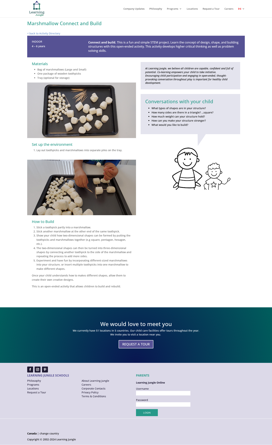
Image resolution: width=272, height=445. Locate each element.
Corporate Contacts (93, 388)
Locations (192, 8)
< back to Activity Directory (43, 33)
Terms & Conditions (94, 396)
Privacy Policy (90, 392)
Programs (172, 8)
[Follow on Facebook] (30, 369)
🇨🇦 (239, 8)
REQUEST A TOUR (136, 344)
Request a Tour (211, 8)
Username (142, 388)
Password (142, 400)
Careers (228, 8)
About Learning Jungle (95, 380)
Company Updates (134, 8)
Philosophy (155, 8)
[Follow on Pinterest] (45, 369)
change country (49, 433)
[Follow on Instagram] (38, 369)
